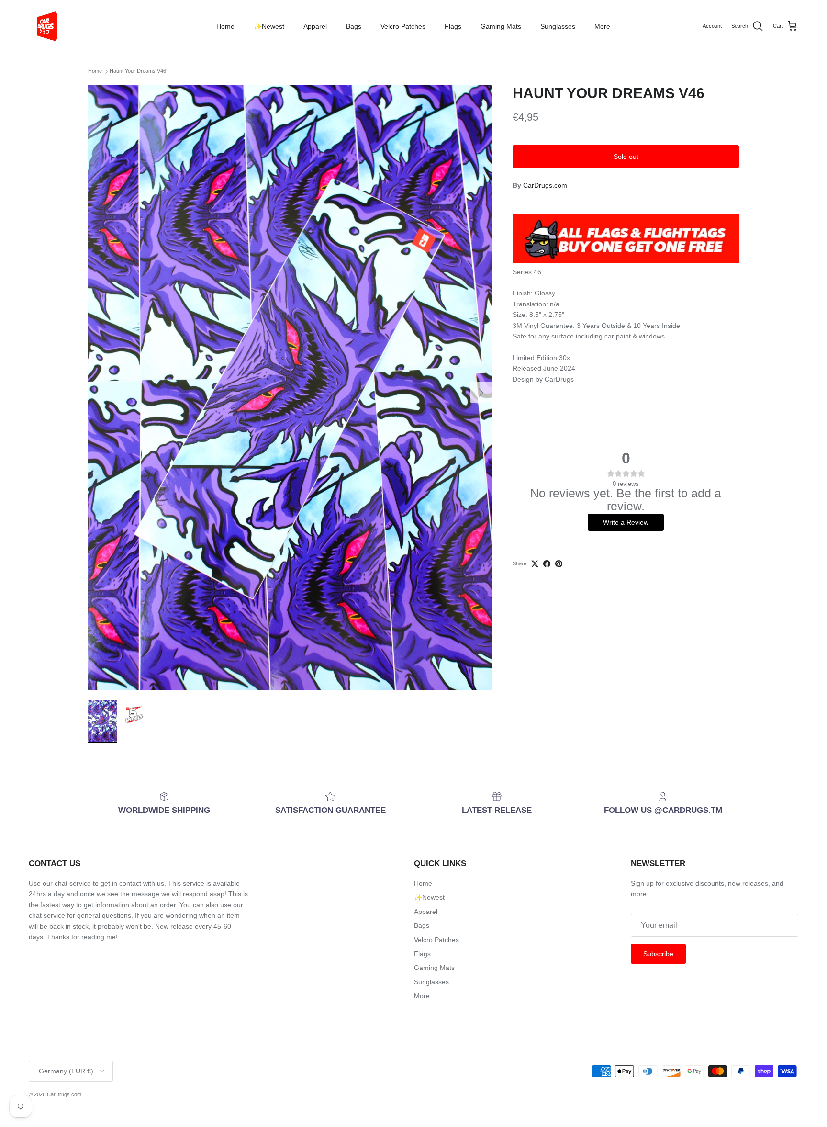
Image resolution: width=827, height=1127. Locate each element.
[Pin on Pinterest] (558, 563)
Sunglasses (557, 26)
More (602, 26)
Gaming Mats (501, 26)
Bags (353, 26)
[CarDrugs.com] (45, 26)
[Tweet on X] (534, 563)
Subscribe (658, 954)
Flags (453, 26)
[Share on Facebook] (546, 563)
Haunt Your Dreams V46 (138, 71)
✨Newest (269, 26)
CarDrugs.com (545, 185)
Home (225, 26)
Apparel (315, 26)
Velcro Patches (402, 26)
